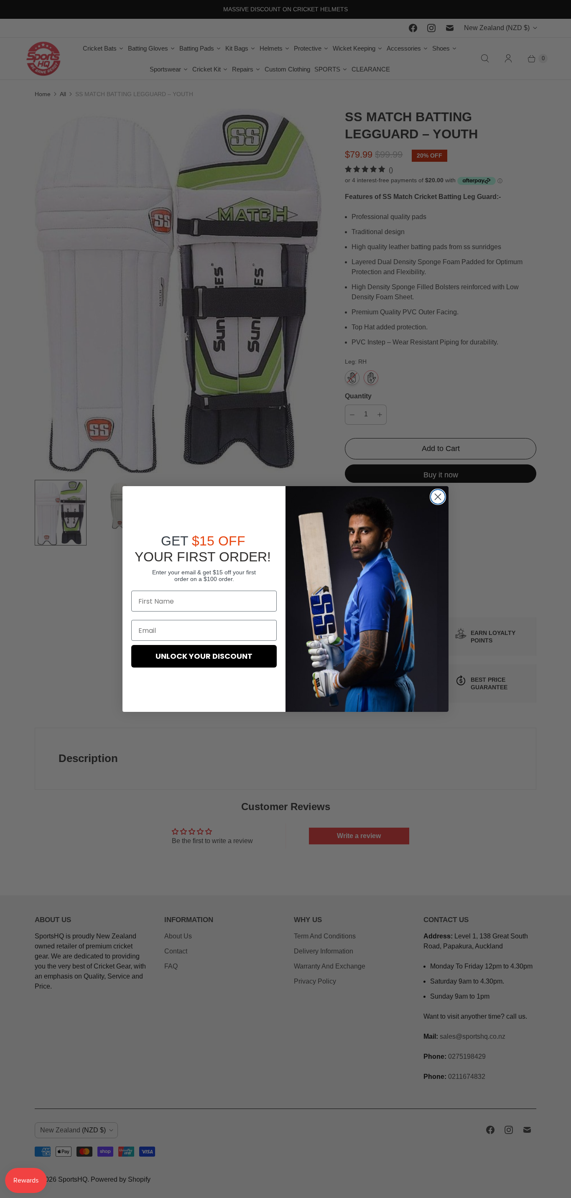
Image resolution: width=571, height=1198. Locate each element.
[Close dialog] (438, 496)
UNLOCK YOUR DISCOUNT (203, 656)
